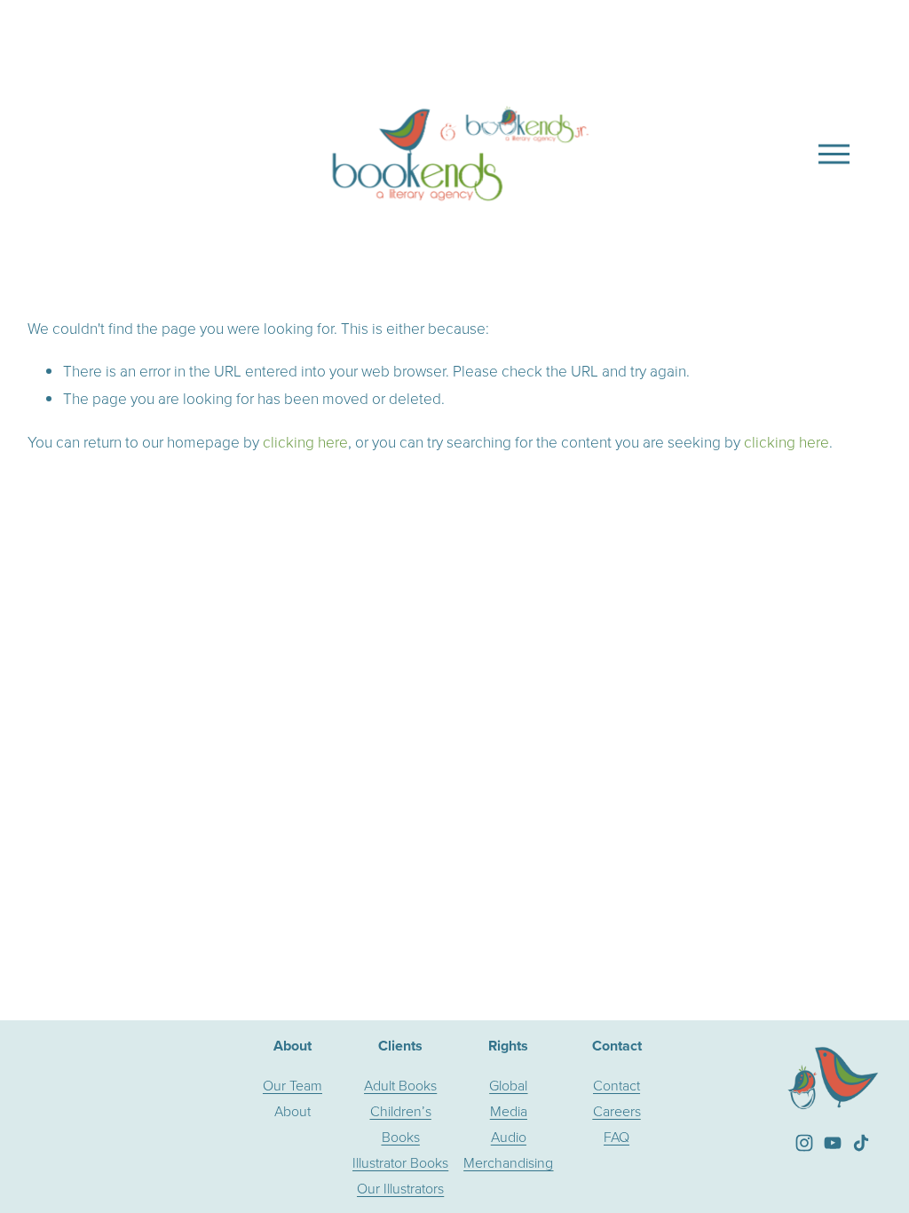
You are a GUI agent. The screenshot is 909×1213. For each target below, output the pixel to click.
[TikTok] (861, 1143)
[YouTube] (833, 1143)
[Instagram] (804, 1143)
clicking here (305, 441)
